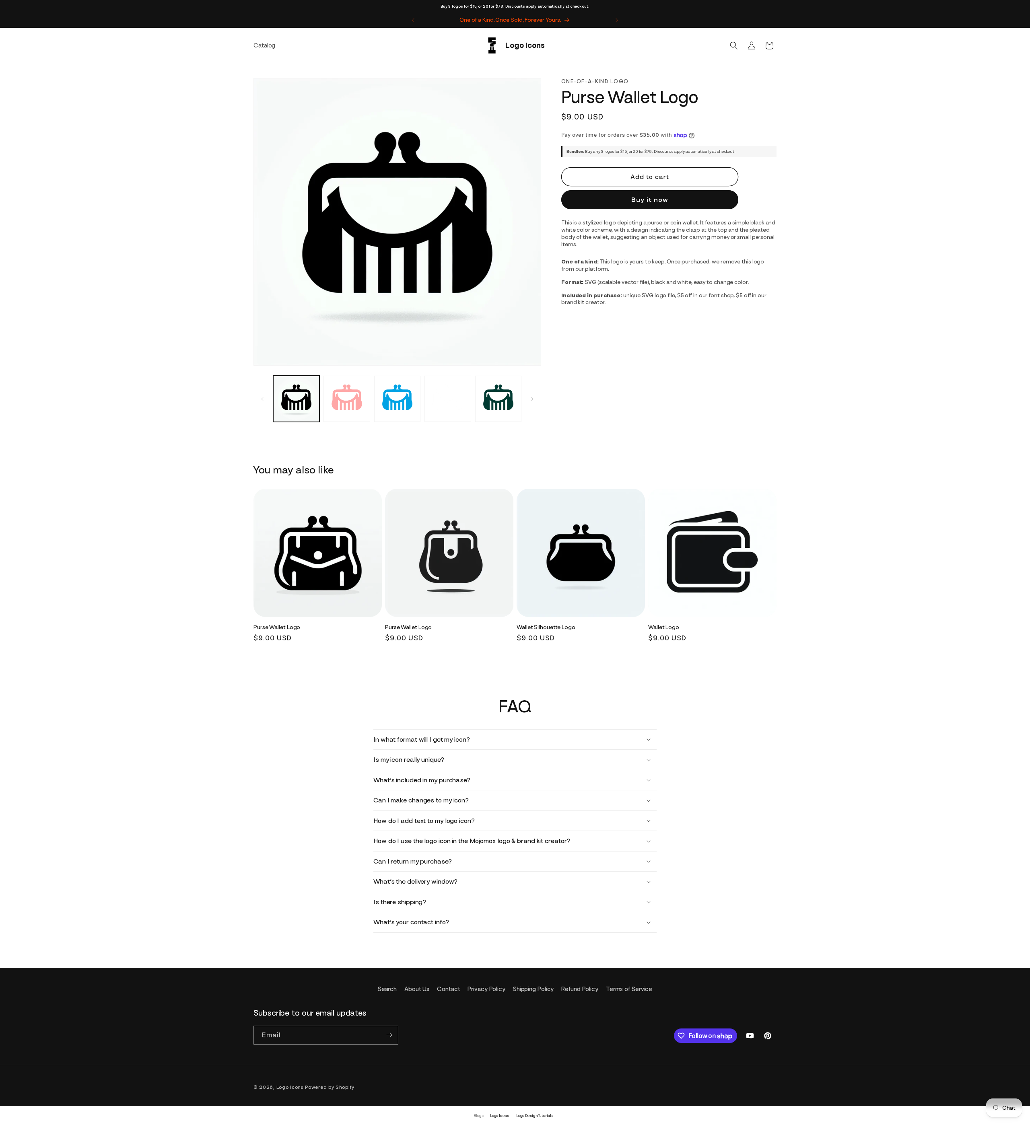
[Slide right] (532, 399)
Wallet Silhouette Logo (546, 627)
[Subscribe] (389, 1035)
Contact (448, 989)
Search (387, 989)
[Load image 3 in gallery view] (397, 399)
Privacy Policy (486, 989)
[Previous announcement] (413, 20)
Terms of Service (629, 989)
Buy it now (649, 200)
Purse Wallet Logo (276, 627)
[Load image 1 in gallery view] (296, 399)
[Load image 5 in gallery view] (498, 399)
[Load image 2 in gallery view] (346, 399)
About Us (416, 989)
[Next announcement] (617, 20)
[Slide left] (262, 399)
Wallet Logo (663, 627)
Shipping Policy (533, 989)
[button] (734, 45)
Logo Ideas (499, 1115)
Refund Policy (579, 989)
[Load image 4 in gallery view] (447, 399)
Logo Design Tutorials (534, 1115)
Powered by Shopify (329, 1087)
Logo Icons (290, 1087)
